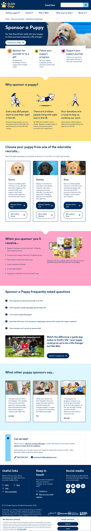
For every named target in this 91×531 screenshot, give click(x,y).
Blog (18, 485)
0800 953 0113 (22, 457)
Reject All (67, 524)
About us (81, 12)
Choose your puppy (14, 42)
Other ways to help (63, 12)
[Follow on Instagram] (78, 486)
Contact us (43, 491)
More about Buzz (70, 215)
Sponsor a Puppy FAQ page (35, 443)
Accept (68, 528)
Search (86, 5)
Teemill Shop (50, 5)
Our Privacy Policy (21, 529)
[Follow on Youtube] (73, 486)
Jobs (6, 488)
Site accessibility (11, 491)
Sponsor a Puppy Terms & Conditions (27, 445)
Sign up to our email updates (44, 495)
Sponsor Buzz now (71, 205)
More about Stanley (42, 215)
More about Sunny (15, 215)
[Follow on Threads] (73, 491)
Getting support (12, 12)
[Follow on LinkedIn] (83, 486)
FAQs (7, 485)
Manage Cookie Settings (67, 519)
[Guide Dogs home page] (8, 4)
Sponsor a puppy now (56, 355)
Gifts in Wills (44, 12)
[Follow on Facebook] (68, 486)
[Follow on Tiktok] (68, 491)
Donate (28, 12)
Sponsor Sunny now (16, 205)
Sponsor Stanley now (44, 205)
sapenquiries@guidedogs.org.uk (45, 457)
